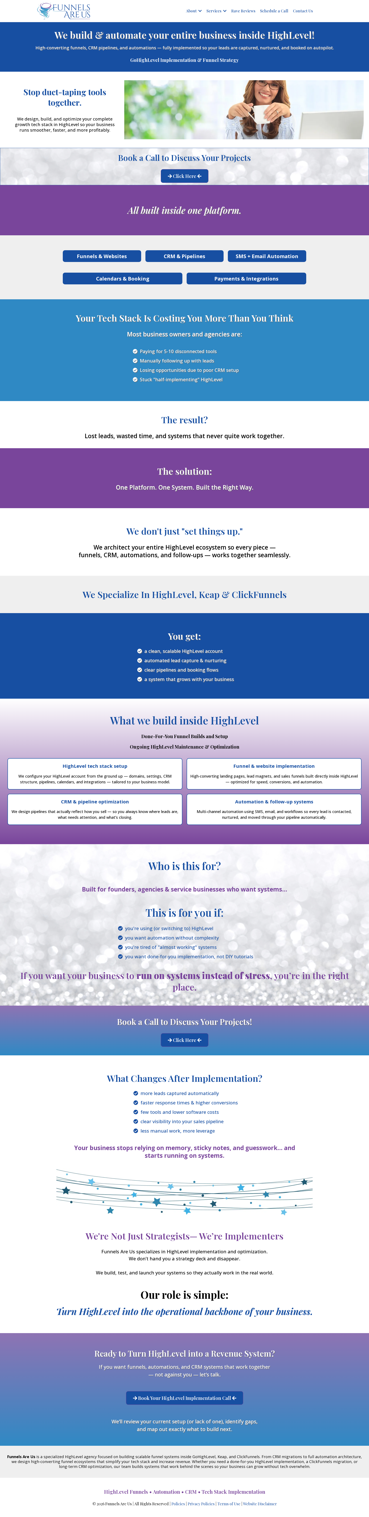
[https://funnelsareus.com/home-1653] (63, 11)
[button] (200, 10)
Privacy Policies (201, 1503)
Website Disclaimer (260, 1503)
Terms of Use (228, 1503)
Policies (178, 1503)
